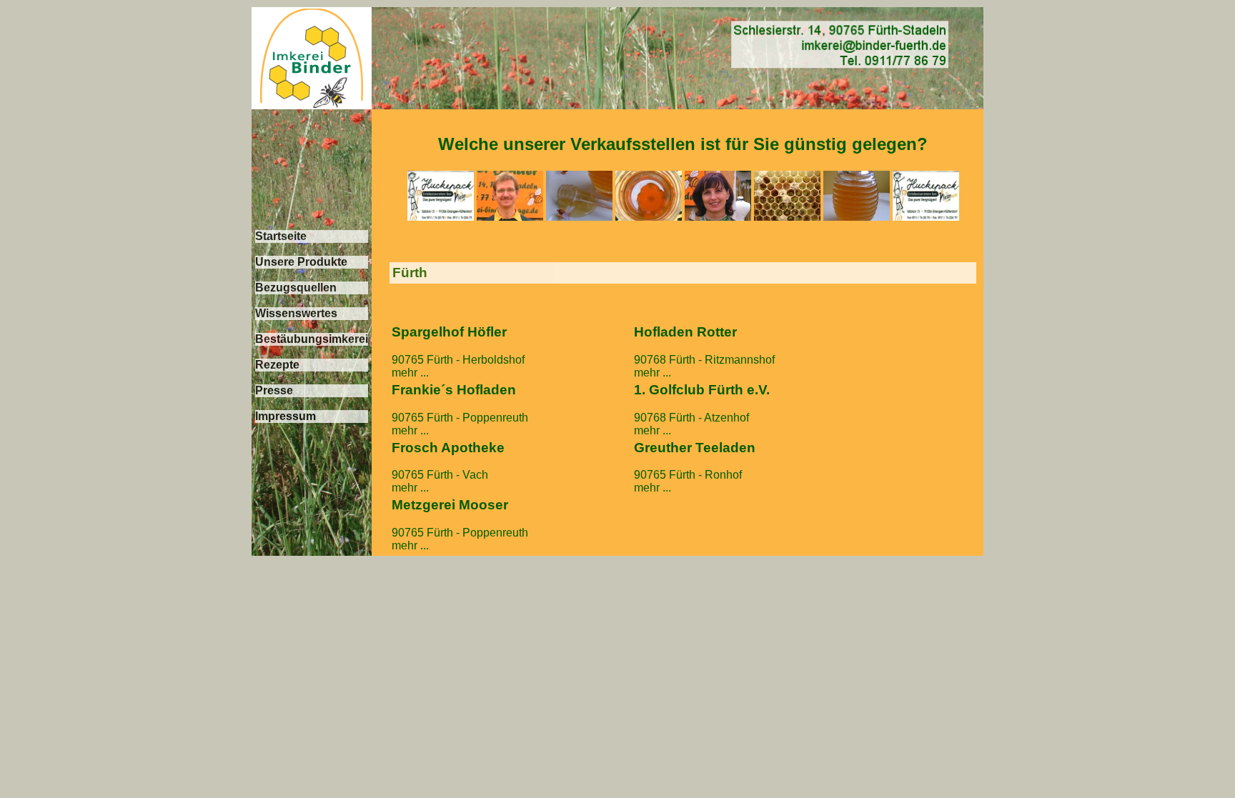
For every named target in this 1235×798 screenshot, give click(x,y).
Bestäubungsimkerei (311, 339)
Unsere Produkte (301, 262)
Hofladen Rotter (685, 331)
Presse (274, 390)
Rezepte (277, 365)
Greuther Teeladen (694, 447)
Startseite (281, 236)
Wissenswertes (296, 313)
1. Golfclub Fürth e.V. (702, 389)
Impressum (285, 416)
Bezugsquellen (296, 287)
